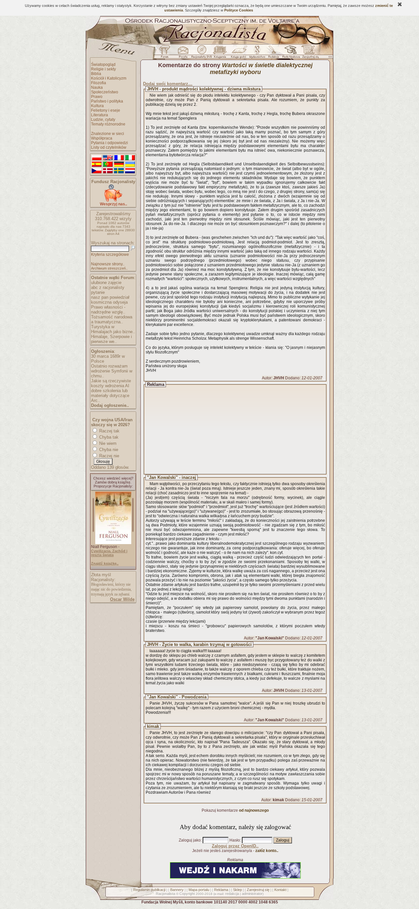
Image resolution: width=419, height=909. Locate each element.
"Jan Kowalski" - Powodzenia (177, 696)
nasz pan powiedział (110, 297)
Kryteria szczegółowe (110, 254)
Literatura (99, 115)
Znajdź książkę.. (104, 563)
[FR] (118, 158)
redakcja (232, 894)
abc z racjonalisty (107, 287)
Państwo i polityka (107, 101)
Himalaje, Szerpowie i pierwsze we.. (111, 339)
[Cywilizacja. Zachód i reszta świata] (113, 542)
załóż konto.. (266, 850)
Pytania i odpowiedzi (109, 143)
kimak (153, 726)
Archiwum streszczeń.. (109, 268)
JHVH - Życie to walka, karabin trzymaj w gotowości (199, 644)
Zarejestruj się (258, 890)
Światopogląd (103, 64)
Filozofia (98, 83)
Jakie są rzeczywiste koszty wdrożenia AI (111, 383)
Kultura (97, 106)
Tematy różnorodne (108, 124)
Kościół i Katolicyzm (108, 78)
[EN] (107, 158)
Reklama (221, 890)
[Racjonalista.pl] (209, 43)
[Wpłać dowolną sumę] (113, 200)
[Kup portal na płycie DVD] (201, 53)
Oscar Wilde (122, 599)
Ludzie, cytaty (103, 119)
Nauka (97, 87)
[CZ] (96, 171)
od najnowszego (254, 810)
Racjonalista (165, 894)
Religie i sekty (103, 69)
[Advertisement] (241, 429)
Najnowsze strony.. (107, 264)
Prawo (96, 96)
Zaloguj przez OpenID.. (235, 845)
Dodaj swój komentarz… (167, 83)
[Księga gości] (239, 53)
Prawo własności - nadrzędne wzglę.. (108, 309)
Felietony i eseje (105, 110)
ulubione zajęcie (106, 282)
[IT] (130, 158)
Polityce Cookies (238, 10)
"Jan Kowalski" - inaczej (171, 477)
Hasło (234, 840)
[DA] (107, 171)
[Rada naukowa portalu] (290, 53)
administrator (252, 894)
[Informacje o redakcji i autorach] (273, 53)
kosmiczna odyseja (109, 302)
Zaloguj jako (190, 840)
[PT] (107, 164)
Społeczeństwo (104, 92)
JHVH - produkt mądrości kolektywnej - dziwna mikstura (204, 88)
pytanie (98, 292)
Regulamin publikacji (149, 890)
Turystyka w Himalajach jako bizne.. (113, 329)
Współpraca (101, 138)
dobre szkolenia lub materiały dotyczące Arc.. (110, 395)
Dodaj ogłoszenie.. (110, 405)
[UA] (130, 164)
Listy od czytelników (108, 147)
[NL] (130, 171)
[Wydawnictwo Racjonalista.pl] (256, 53)
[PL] (96, 158)
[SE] (118, 171)
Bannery (177, 890)
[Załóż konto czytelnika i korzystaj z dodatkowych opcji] (309, 53)
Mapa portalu (199, 890)
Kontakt (280, 890)
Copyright (187, 894)
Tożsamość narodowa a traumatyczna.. (111, 319)
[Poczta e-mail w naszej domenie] (182, 53)
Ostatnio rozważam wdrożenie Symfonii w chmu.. (111, 371)
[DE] (118, 164)
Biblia (96, 73)
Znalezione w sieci (107, 133)
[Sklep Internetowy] (220, 53)
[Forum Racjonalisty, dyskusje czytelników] (165, 53)
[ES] (96, 164)
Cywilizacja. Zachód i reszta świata (109, 553)
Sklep (237, 890)
